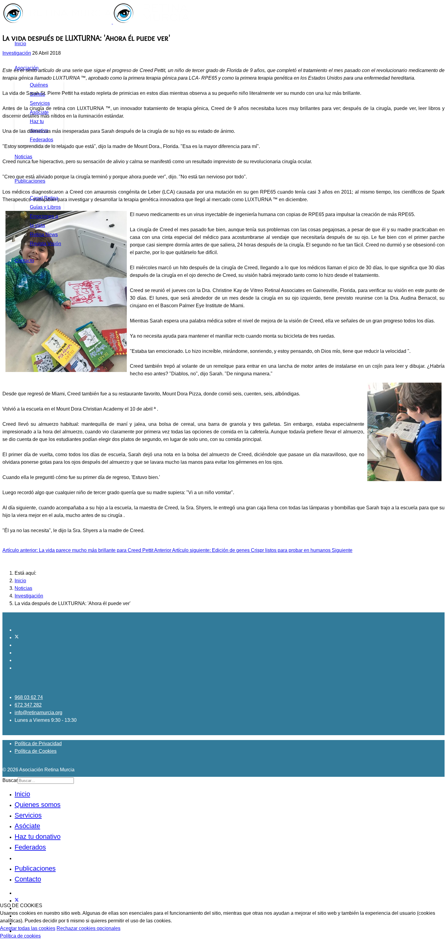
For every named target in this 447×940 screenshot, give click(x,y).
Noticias (23, 156)
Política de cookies (20, 935)
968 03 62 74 (29, 697)
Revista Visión (45, 243)
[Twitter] (17, 637)
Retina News (44, 234)
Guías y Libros (45, 207)
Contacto (24, 260)
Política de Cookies (36, 751)
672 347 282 (28, 705)
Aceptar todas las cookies (27, 928)
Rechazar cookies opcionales (88, 928)
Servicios (40, 103)
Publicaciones (30, 181)
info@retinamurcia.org (38, 712)
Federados (41, 139)
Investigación (16, 53)
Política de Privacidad (38, 743)
